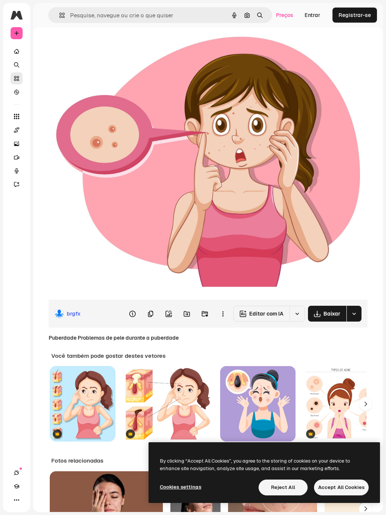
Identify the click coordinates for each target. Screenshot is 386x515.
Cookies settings (180, 487)
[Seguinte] (365, 403)
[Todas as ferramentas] (17, 116)
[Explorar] (17, 92)
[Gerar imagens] (17, 144)
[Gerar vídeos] (17, 157)
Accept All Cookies (341, 487)
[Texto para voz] (17, 171)
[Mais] (17, 500)
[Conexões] (17, 473)
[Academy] (17, 486)
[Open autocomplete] (59, 15)
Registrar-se (355, 15)
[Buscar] (17, 65)
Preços (284, 15)
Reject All (283, 487)
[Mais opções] (222, 313)
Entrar (312, 15)
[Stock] (17, 78)
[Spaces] (17, 130)
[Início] (17, 51)
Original (96, 44)
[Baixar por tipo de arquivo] (353, 314)
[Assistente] (17, 184)
